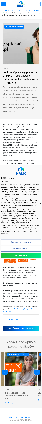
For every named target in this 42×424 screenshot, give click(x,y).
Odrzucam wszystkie (21, 248)
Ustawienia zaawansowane (21, 242)
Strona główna (10, 10)
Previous (5, 372)
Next (37, 372)
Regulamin (13, 417)
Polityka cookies (27, 417)
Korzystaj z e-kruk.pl (33, 10)
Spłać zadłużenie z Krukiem (21, 328)
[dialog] (21, 212)
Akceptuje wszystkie (21, 255)
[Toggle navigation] (3, 4)
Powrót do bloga (13, 319)
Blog (20, 10)
